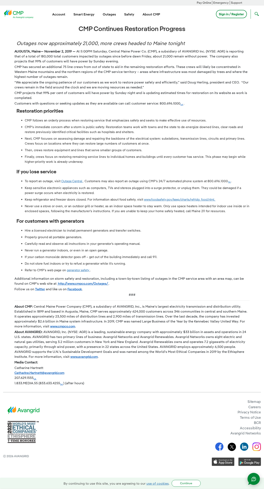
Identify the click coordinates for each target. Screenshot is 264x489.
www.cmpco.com (62, 326)
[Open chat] (254, 479)
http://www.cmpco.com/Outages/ (82, 283)
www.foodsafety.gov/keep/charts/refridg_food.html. (180, 199)
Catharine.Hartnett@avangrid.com (39, 373)
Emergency (221, 3)
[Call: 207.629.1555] (35, 378)
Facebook (74, 289)
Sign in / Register (231, 14)
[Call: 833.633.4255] (61, 383)
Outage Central (72, 181)
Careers (254, 407)
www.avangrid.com (84, 357)
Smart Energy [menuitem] (83, 14)
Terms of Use (250, 417)
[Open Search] (256, 14)
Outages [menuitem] (109, 14)
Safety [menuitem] (129, 14)
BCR (257, 422)
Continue (186, 483)
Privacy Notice (249, 412)
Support (236, 3)
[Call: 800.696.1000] (182, 104)
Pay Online (204, 3)
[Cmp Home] (20, 14)
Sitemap (254, 401)
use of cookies (157, 483)
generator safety (78, 270)
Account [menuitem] (58, 14)
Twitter (40, 289)
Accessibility (250, 428)
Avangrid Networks (245, 433)
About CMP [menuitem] (151, 14)
